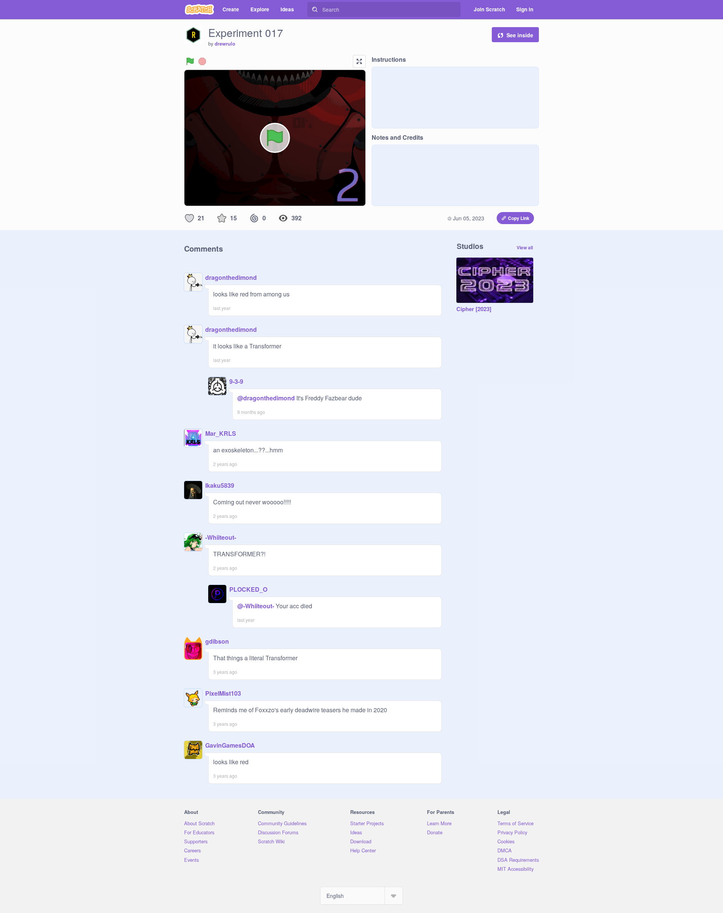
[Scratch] (199, 9)
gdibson (217, 641)
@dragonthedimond (266, 398)
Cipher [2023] (473, 309)
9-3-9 (236, 381)
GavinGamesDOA (230, 745)
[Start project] (190, 61)
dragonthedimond (231, 277)
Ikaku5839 (219, 485)
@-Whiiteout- (255, 606)
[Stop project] (202, 61)
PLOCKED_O (248, 589)
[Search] (314, 9)
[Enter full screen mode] (359, 61)
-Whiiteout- (220, 537)
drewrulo (225, 43)
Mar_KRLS (220, 433)
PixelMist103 (223, 693)
